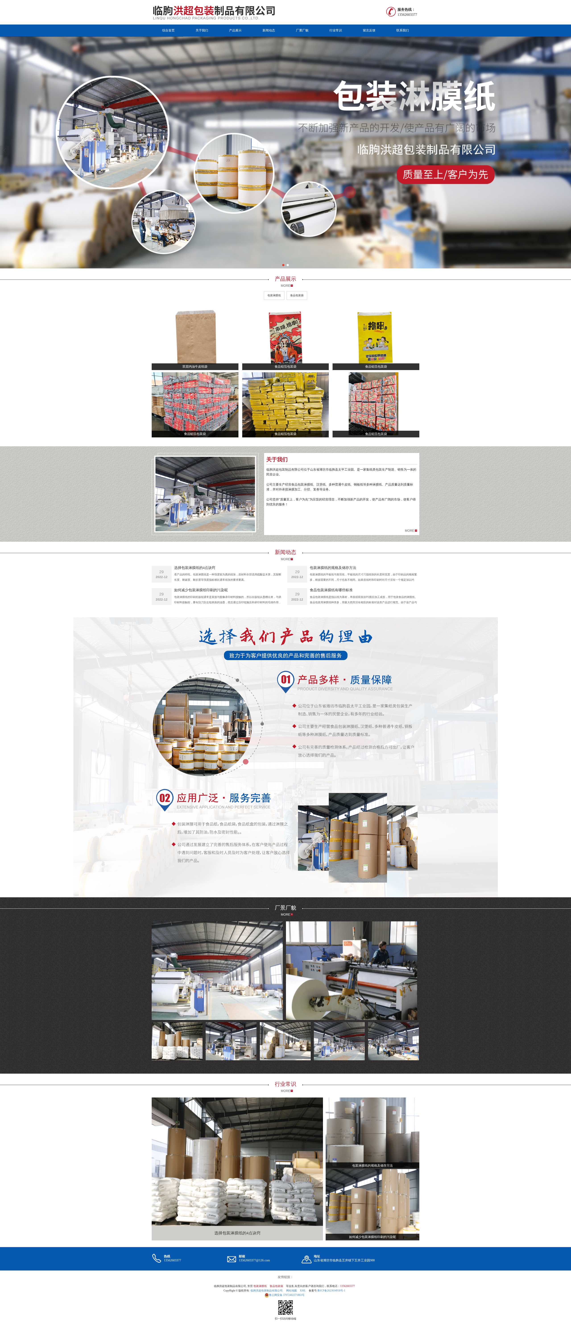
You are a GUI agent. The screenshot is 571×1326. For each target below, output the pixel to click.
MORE (285, 285)
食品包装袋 (297, 295)
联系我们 (402, 30)
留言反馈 (369, 30)
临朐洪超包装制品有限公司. (266, 1290)
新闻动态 (269, 30)
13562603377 (347, 1286)
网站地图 (291, 1290)
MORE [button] (409, 530)
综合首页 (168, 30)
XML (303, 1290)
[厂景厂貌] (217, 970)
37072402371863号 (286, 1295)
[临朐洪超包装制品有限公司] (217, 12)
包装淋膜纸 (274, 295)
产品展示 (235, 30)
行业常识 (335, 30)
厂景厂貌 (302, 30)
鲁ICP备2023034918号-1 (331, 1290)
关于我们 (202, 30)
